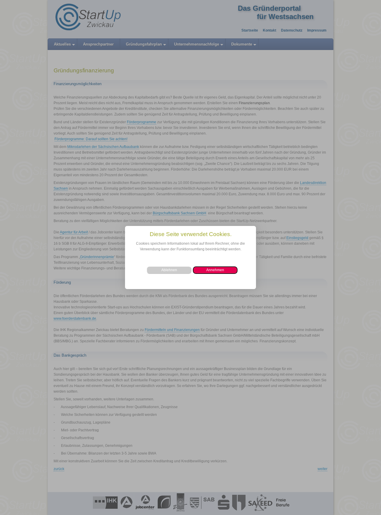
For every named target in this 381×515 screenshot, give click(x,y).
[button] (215, 270)
